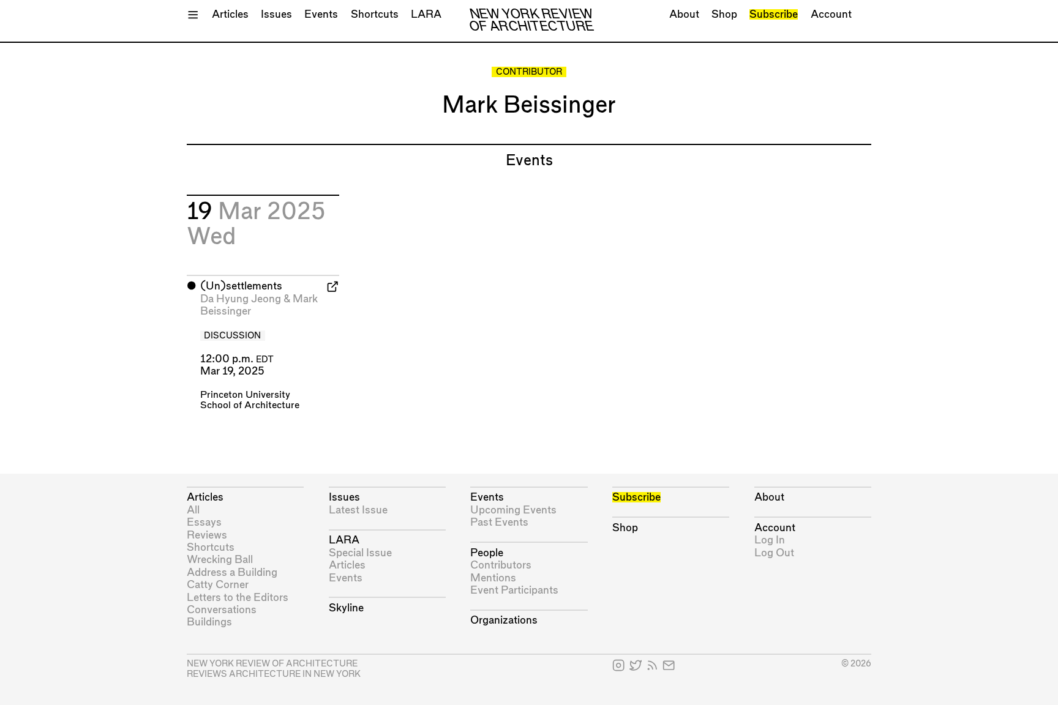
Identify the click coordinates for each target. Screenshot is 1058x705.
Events (321, 14)
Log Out (774, 553)
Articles (230, 14)
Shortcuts (375, 14)
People (486, 553)
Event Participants (514, 590)
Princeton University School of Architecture (249, 400)
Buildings (209, 622)
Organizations (504, 620)
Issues (276, 14)
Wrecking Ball (220, 559)
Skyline (346, 608)
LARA (426, 14)
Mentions (493, 578)
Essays (204, 522)
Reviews (207, 535)
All (193, 510)
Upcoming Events (513, 510)
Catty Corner (218, 585)
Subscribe (773, 14)
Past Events (499, 522)
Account (831, 14)
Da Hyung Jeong (240, 299)
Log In (769, 540)
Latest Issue (358, 510)
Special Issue (360, 553)
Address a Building (232, 572)
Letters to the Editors (237, 597)
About (684, 14)
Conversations (222, 610)
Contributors (500, 565)
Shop (724, 14)
